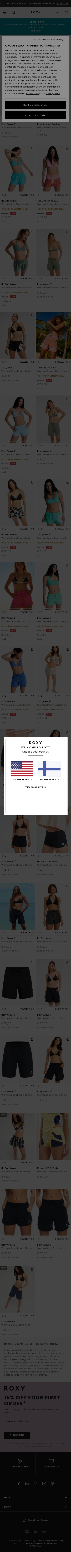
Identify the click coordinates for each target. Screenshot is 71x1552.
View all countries (35, 787)
